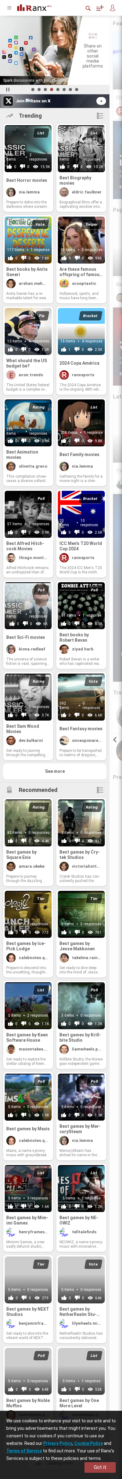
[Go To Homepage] (39, 7)
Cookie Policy (88, 1443)
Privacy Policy (57, 1443)
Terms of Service (24, 1450)
